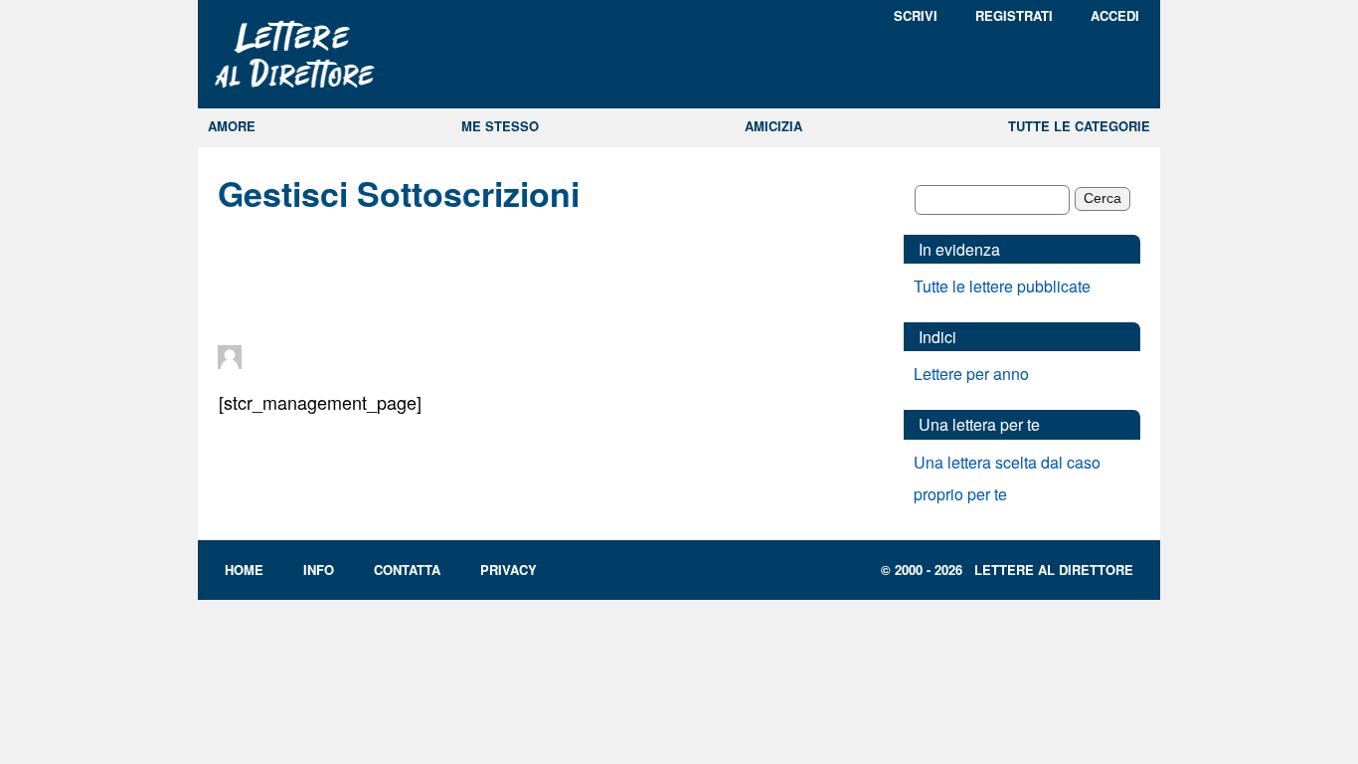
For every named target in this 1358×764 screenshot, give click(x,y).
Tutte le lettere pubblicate (1002, 286)
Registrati (1014, 15)
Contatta (407, 569)
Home (244, 569)
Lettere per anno (971, 373)
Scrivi (915, 15)
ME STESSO (500, 125)
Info (318, 569)
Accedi (1115, 15)
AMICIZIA (773, 125)
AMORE (231, 125)
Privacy (508, 569)
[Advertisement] (546, 280)
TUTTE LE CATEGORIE (1079, 125)
